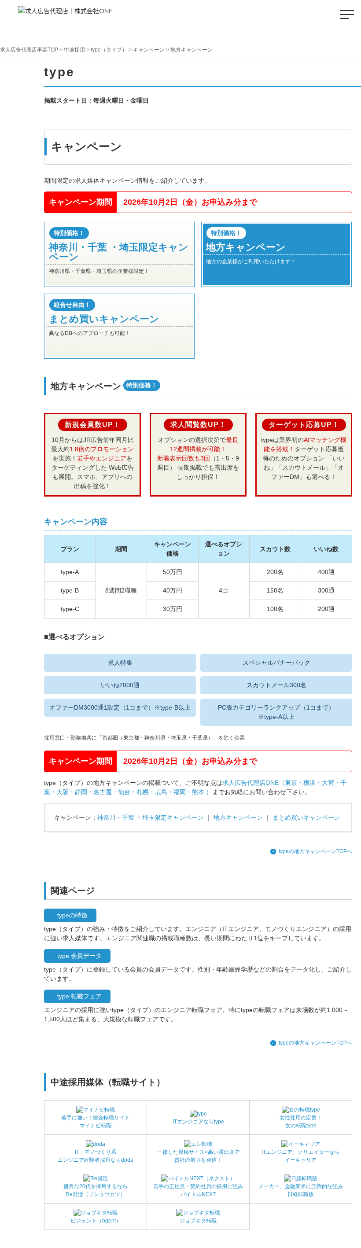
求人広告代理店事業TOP (29, 50)
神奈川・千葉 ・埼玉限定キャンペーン (150, 817)
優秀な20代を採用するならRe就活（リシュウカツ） (95, 1190)
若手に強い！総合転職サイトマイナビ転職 (95, 1122)
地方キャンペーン (238, 817)
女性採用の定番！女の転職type (301, 1122)
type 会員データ (79, 955)
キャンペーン (149, 50)
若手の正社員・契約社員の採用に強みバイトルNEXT (198, 1190)
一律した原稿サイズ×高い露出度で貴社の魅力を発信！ (198, 1156)
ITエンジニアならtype (198, 1122)
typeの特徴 (72, 915)
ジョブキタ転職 (198, 1221)
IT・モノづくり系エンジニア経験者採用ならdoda (95, 1156)
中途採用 (74, 50)
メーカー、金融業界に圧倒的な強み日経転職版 (300, 1190)
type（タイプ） (109, 50)
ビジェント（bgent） (95, 1221)
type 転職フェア (79, 996)
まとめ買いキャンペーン (306, 817)
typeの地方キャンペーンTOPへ (315, 851)
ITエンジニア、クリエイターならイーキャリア (301, 1156)
